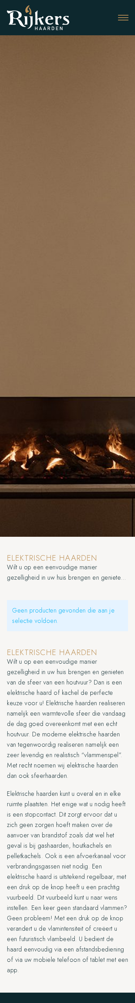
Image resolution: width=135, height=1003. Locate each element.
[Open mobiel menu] (123, 17)
